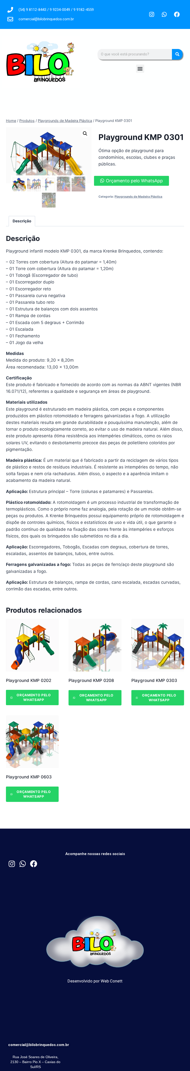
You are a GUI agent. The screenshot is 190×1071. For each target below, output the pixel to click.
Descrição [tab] (22, 221)
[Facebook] (177, 14)
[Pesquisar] (177, 54)
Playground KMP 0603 (29, 776)
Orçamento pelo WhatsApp (134, 180)
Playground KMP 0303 (154, 680)
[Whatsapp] (164, 14)
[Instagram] (151, 14)
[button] (140, 69)
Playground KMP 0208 (91, 680)
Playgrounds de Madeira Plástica (138, 196)
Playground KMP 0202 (28, 680)
